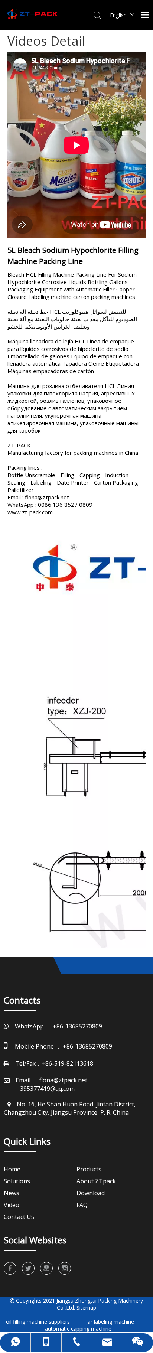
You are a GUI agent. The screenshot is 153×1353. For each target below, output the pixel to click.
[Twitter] (28, 1268)
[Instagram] (64, 1268)
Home (12, 1169)
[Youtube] (46, 1268)
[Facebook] (10, 1268)
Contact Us (19, 1217)
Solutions (17, 1181)
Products (88, 1169)
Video (11, 1205)
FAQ (82, 1205)
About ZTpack (96, 1181)
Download (90, 1193)
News (11, 1193)
